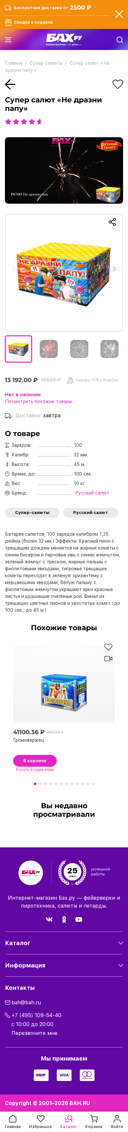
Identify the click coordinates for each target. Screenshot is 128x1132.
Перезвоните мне (34, 1033)
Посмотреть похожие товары (38, 401)
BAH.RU (80, 1103)
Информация (25, 965)
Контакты (20, 987)
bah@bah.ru (26, 1002)
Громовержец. (29, 740)
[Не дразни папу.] (64, 273)
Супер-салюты (32, 512)
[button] (15, 273)
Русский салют (90, 512)
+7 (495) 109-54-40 (36, 1015)
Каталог (17, 942)
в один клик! (35, 769)
